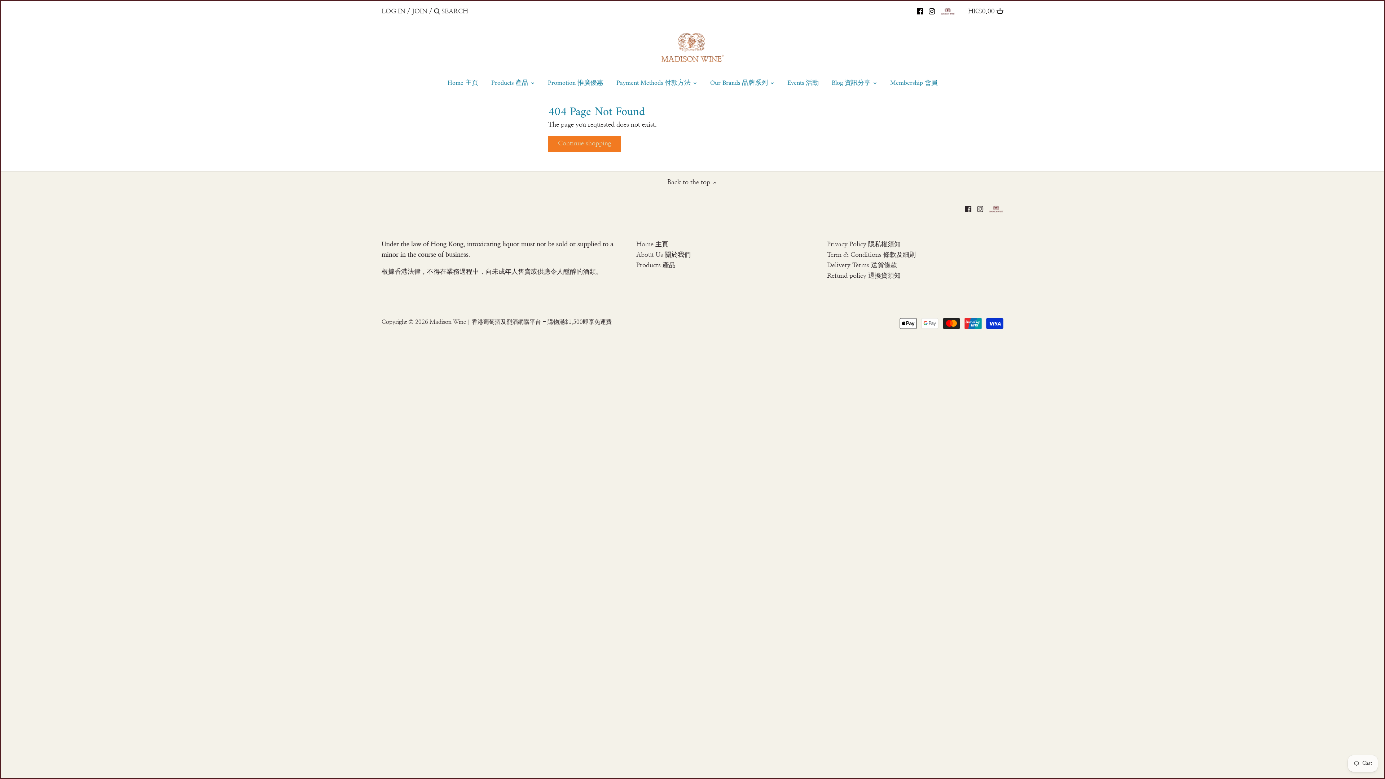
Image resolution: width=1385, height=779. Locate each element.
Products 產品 (656, 265)
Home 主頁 (652, 244)
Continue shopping (584, 143)
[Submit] (437, 12)
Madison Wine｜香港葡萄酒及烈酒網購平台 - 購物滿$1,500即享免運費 (521, 322)
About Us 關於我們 (663, 255)
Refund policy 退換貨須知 (864, 276)
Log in (393, 11)
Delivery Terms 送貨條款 (862, 265)
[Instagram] (932, 11)
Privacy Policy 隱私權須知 (864, 244)
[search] (472, 11)
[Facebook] (920, 11)
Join (419, 11)
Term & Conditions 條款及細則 (871, 255)
